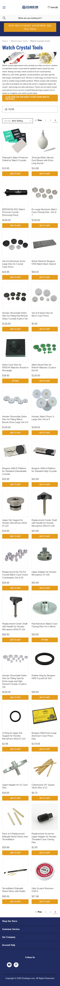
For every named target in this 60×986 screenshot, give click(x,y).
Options (15, 381)
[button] (30, 109)
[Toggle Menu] (4, 7)
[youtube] (9, 964)
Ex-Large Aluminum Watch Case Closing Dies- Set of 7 (44, 212)
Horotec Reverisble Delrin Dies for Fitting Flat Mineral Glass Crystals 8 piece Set (15, 316)
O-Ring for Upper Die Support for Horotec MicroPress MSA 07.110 (13, 736)
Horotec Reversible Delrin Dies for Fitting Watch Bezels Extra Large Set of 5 (15, 419)
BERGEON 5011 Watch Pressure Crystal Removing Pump (13, 212)
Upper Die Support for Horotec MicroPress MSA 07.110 (14, 523)
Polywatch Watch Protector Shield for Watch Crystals (15, 159)
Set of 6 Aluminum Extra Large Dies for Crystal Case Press (13, 264)
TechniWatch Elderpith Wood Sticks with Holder (13, 890)
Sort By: (7, 121)
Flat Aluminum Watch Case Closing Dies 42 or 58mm (44, 625)
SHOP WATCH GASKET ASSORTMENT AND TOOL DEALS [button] (30, 27)
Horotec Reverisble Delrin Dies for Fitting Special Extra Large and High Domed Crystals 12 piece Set (14, 681)
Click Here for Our (27, 98)
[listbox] (22, 121)
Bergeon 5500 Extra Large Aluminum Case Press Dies (44, 736)
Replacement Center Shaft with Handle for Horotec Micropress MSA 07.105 (44, 523)
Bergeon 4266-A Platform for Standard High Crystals (44, 469)
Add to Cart (15, 174)
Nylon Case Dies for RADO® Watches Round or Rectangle (15, 367)
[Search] (3, 18)
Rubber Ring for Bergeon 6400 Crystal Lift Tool (43, 677)
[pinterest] (16, 964)
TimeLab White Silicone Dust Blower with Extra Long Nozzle (43, 160)
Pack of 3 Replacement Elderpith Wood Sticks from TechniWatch (15, 836)
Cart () (54, 7)
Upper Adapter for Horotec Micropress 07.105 (44, 573)
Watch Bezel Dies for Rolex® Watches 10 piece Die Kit (44, 367)
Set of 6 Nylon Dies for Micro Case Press (42, 314)
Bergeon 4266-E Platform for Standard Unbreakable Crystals (14, 471)
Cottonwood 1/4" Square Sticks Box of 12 (43, 786)
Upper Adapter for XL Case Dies (15, 786)
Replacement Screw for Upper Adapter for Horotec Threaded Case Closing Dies (44, 838)
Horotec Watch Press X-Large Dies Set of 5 (43, 418)
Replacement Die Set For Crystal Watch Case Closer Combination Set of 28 (15, 575)
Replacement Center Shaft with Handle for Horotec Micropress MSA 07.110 (14, 626)
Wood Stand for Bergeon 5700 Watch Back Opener (44, 262)
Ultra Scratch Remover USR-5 (43, 890)
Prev (39, 120)
